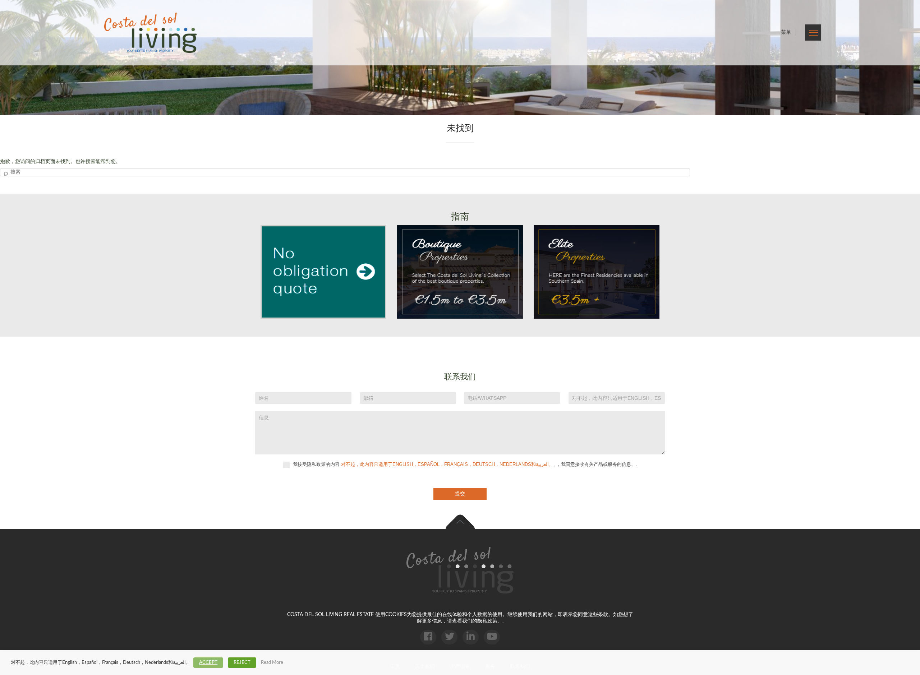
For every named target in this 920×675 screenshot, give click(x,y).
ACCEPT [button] (208, 662)
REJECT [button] (242, 662)
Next (905, 57)
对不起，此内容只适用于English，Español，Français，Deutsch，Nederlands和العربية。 (447, 464)
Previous (14, 57)
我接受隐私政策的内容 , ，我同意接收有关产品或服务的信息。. (464, 464)
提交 (460, 493)
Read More (272, 662)
